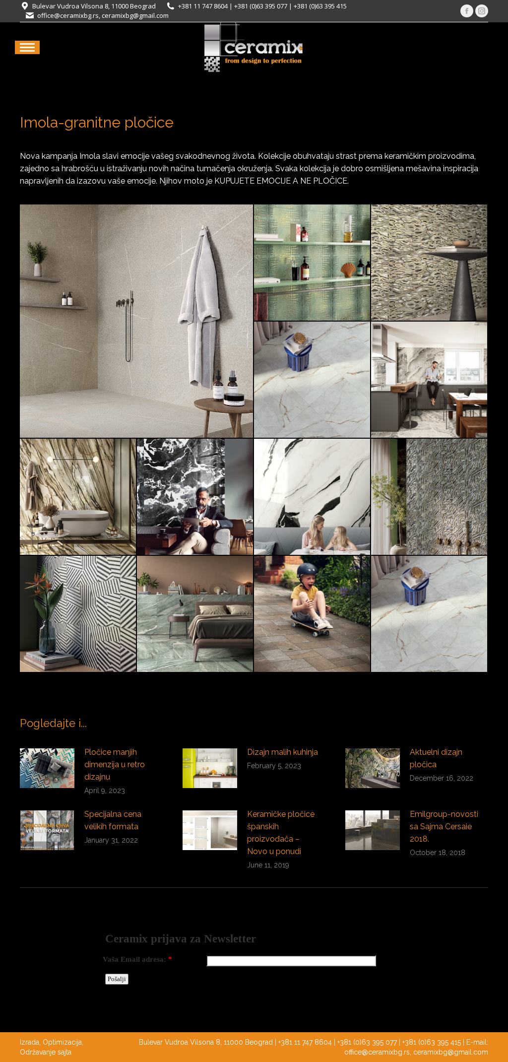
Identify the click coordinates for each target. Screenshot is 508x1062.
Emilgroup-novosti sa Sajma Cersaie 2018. (444, 826)
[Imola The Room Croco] (312, 263)
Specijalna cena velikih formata (112, 820)
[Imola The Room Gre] (429, 614)
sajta (64, 1052)
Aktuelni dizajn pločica (436, 758)
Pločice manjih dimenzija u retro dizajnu (114, 764)
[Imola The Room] (195, 614)
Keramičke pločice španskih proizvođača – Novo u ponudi (281, 832)
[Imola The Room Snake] (429, 497)
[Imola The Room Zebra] (78, 614)
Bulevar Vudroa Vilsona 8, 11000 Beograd (94, 5)
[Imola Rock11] (137, 321)
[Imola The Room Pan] (312, 497)
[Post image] (47, 768)
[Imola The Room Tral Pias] (312, 614)
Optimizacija (62, 1042)
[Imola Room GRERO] (312, 380)
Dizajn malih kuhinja (282, 752)
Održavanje (38, 1052)
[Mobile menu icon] (27, 47)
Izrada (29, 1042)
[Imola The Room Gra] (195, 497)
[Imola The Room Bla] (429, 380)
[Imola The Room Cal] (78, 497)
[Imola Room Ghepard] (429, 263)
